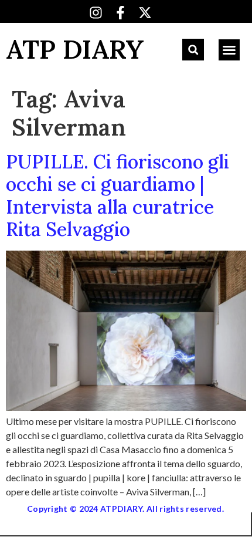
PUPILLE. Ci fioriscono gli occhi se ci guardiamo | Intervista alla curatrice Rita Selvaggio (117, 195)
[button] (193, 49)
